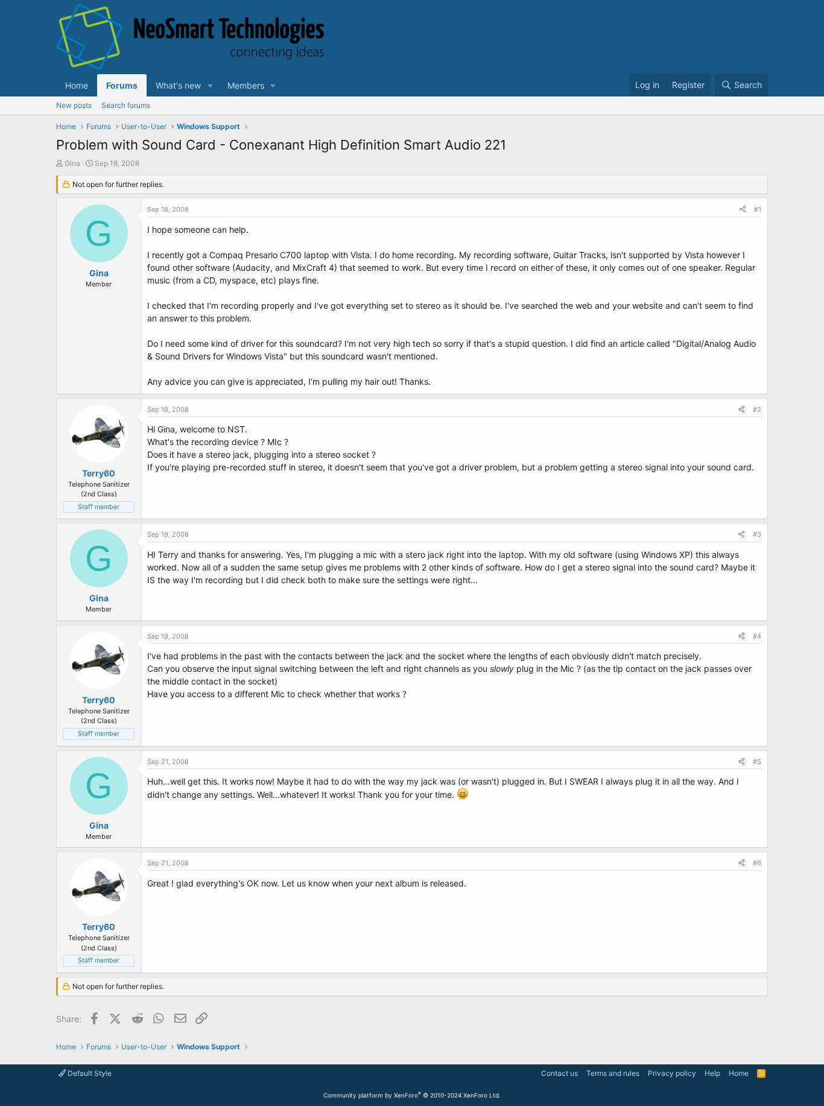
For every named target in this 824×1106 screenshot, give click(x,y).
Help (712, 1073)
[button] (210, 85)
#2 (757, 409)
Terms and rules (612, 1073)
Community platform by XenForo (412, 1095)
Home (76, 85)
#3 (757, 534)
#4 (757, 636)
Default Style (89, 1073)
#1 (757, 209)
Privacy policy (672, 1073)
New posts (74, 105)
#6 (757, 863)
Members (245, 85)
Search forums (125, 105)
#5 (757, 761)
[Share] (742, 209)
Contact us (559, 1073)
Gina (72, 163)
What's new (178, 85)
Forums (122, 85)
